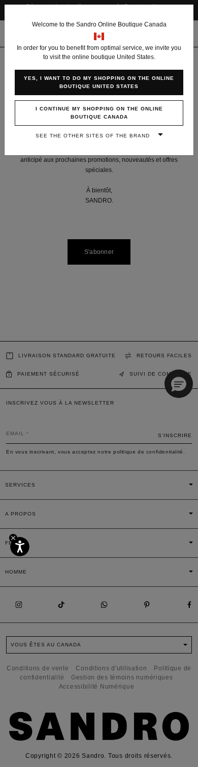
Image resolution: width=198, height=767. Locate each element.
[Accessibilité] (19, 546)
